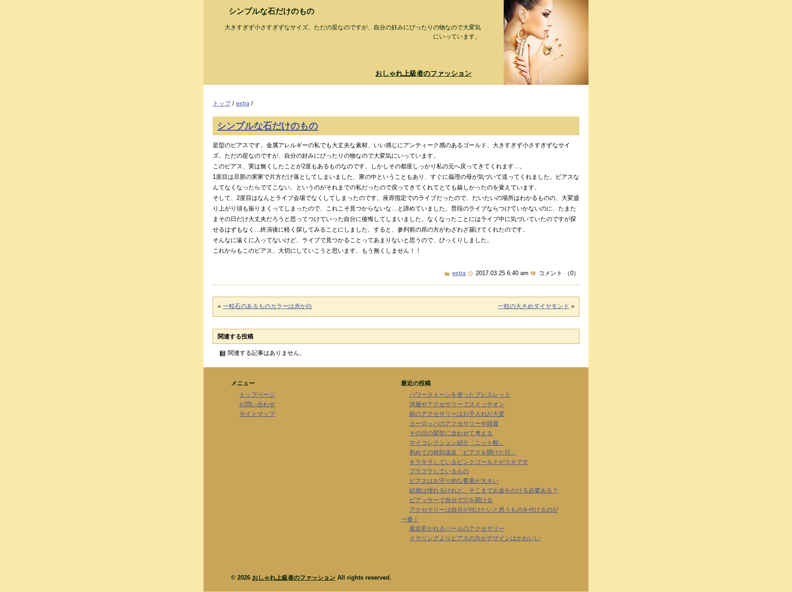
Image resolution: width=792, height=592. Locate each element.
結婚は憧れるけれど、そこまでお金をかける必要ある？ (483, 490)
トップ (222, 103)
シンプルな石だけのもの (267, 125)
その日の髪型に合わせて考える (451, 433)
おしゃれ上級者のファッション (423, 73)
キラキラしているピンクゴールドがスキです (468, 462)
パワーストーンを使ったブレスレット (460, 394)
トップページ (257, 394)
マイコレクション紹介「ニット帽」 (457, 442)
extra (242, 103)
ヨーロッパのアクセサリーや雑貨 (454, 423)
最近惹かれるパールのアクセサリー (457, 528)
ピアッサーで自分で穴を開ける (451, 500)
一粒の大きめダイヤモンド (533, 306)
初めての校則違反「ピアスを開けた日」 (463, 452)
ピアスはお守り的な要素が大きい (454, 480)
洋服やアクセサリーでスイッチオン (457, 404)
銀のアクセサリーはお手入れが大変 (457, 413)
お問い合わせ (257, 404)
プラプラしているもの (439, 471)
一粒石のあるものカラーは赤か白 (267, 306)
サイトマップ (257, 413)
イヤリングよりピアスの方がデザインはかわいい (474, 538)
